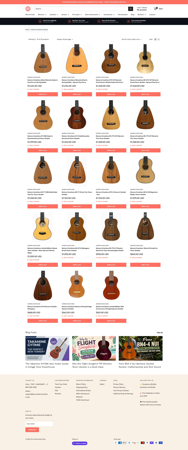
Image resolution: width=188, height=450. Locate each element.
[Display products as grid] (155, 39)
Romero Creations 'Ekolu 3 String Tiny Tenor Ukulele (144, 249)
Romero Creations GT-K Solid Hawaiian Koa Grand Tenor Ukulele (75, 137)
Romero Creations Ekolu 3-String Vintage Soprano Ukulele (77, 308)
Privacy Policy (118, 384)
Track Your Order (61, 384)
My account (142, 10)
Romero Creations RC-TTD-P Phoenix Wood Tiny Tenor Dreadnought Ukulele (109, 249)
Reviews (141, 14)
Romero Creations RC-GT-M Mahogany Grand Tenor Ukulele (75, 249)
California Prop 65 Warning (123, 394)
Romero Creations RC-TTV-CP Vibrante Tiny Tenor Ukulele (144, 137)
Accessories (108, 14)
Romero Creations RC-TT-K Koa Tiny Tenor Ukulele (77, 193)
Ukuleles (53, 14)
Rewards (79, 397)
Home (27, 29)
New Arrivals (30, 14)
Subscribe (32, 430)
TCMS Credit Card (82, 400)
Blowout (41, 14)
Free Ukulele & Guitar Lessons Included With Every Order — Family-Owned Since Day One (94, 2)
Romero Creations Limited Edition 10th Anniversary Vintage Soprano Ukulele (110, 308)
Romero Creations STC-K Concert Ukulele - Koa (111, 193)
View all (160, 333)
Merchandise (122, 14)
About (102, 384)
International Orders (83, 390)
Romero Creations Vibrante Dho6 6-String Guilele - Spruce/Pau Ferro (75, 81)
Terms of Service (119, 387)
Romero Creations (34, 77)
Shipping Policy (82, 387)
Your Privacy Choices (121, 390)
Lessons (152, 14)
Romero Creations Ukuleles (39, 29)
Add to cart (43, 94)
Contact (58, 387)
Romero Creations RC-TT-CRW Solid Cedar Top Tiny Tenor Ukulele (42, 193)
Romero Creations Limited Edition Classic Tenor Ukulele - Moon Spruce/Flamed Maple (42, 250)
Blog (132, 14)
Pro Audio (76, 14)
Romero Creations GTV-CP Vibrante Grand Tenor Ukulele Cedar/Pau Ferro (109, 81)
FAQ (56, 390)
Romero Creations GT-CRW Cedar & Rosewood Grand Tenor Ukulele (40, 137)
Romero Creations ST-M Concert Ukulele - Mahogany (42, 308)
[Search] (130, 9)
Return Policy (81, 384)
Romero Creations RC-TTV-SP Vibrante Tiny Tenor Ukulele (110, 137)
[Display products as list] (159, 39)
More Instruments (91, 14)
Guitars (64, 14)
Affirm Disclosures (82, 394)
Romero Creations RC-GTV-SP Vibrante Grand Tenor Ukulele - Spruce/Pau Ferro (144, 81)
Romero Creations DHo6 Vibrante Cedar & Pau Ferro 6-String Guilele (43, 81)
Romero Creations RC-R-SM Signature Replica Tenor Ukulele (144, 193)
